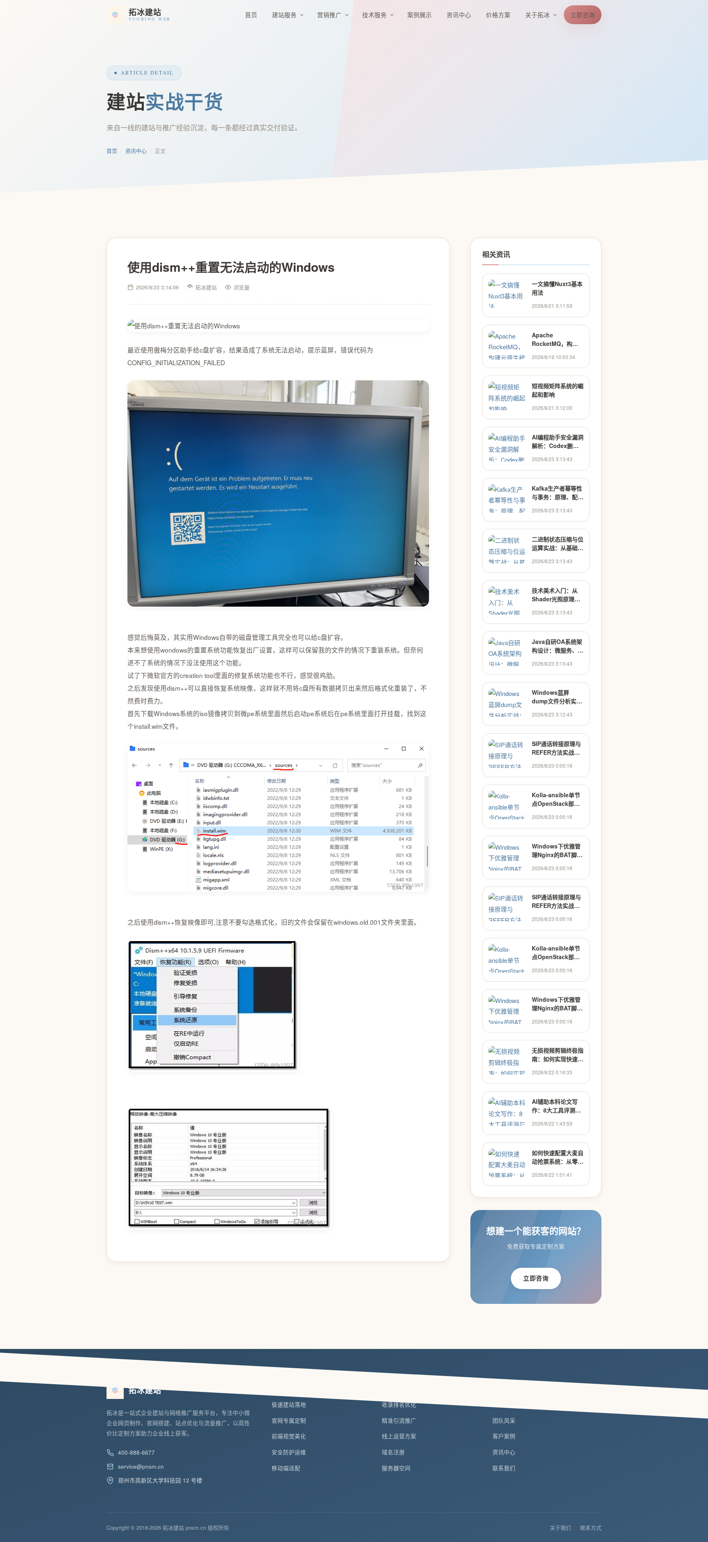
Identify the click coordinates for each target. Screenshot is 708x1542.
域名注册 (393, 1452)
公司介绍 (503, 1404)
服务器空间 (396, 1468)
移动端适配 (286, 1468)
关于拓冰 (537, 14)
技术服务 (374, 14)
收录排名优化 (399, 1404)
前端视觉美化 (289, 1436)
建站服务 (284, 14)
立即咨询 (582, 14)
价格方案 (498, 14)
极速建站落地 (289, 1404)
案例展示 (419, 14)
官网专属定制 (289, 1420)
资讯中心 (459, 14)
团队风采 (503, 1420)
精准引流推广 (399, 1420)
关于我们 (560, 1527)
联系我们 (503, 1468)
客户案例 (503, 1436)
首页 (251, 14)
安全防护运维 (289, 1452)
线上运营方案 (399, 1436)
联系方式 (590, 1527)
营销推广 (329, 14)
